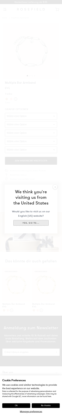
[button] (31, 222)
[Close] (55, 187)
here (49, 396)
